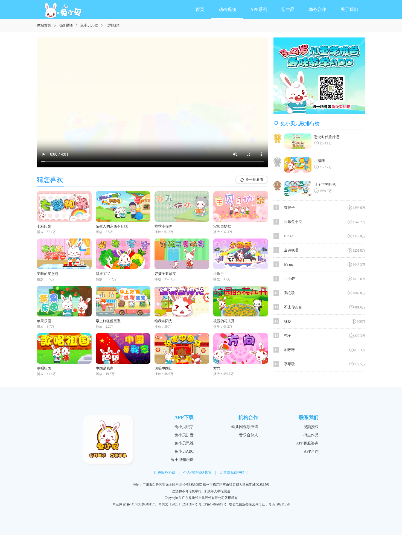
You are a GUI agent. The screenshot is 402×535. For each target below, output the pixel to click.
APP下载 (184, 417)
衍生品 (288, 9)
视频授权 (311, 427)
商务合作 (317, 9)
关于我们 (349, 9)
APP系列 (258, 9)
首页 (200, 9)
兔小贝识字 (184, 427)
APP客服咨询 (307, 443)
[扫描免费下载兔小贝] (319, 75)
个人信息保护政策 (197, 472)
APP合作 (311, 451)
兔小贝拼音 (184, 435)
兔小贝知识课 (182, 460)
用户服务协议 (164, 472)
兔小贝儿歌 (89, 25)
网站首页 (44, 25)
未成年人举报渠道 (217, 491)
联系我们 (309, 417)
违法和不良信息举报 (187, 491)
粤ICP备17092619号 (212, 504)
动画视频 (227, 9)
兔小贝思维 (184, 443)
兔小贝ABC (184, 451)
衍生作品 (311, 435)
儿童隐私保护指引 (234, 472)
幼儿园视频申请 (244, 427)
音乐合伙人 (248, 435)
